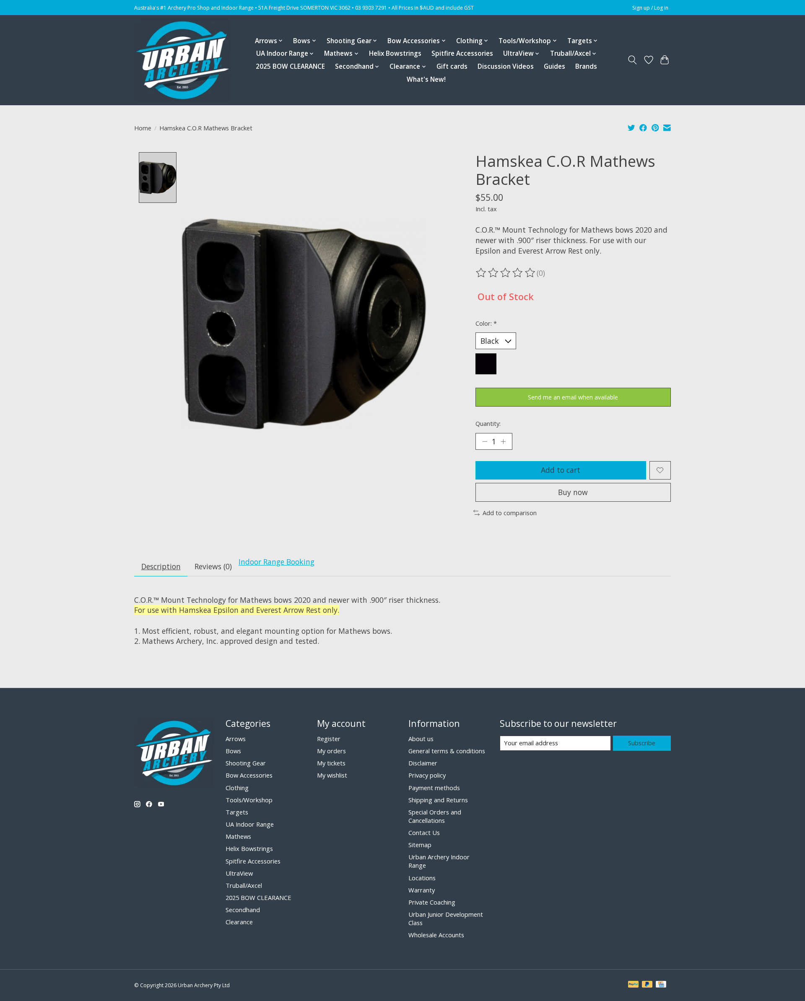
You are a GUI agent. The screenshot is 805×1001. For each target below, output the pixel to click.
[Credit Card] (661, 985)
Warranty (421, 890)
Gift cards (451, 66)
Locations (422, 878)
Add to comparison (510, 512)
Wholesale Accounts (436, 935)
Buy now (573, 492)
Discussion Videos (506, 66)
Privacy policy (427, 775)
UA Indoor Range (250, 824)
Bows (233, 751)
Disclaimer (422, 763)
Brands (586, 66)
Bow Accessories (249, 775)
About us (421, 738)
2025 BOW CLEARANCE (290, 66)
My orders (331, 751)
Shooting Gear (246, 763)
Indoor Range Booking (276, 562)
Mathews (238, 836)
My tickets (331, 763)
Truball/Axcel (244, 885)
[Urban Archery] (182, 60)
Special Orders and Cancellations (434, 816)
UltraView (239, 873)
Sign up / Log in (650, 7)
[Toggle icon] (632, 59)
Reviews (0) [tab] (213, 566)
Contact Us (424, 832)
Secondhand (243, 909)
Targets (237, 812)
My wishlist (332, 775)
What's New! (426, 79)
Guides (554, 66)
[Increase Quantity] (503, 441)
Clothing (237, 787)
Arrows (236, 738)
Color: (486, 323)
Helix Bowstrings (395, 53)
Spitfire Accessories (462, 53)
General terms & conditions (446, 751)
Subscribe (641, 743)
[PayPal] (633, 985)
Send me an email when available (573, 397)
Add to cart (560, 470)
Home (142, 128)
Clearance (239, 922)
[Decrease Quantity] (485, 441)
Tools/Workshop (249, 800)
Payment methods (434, 787)
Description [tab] (161, 566)
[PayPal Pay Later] (647, 985)
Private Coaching (431, 902)
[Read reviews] (506, 272)
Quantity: (488, 423)
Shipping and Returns (438, 800)
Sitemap (419, 844)
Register (328, 738)
